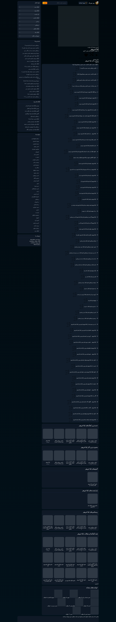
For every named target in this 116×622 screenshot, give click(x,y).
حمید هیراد (36, 186)
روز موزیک (92, 3)
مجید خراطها (36, 170)
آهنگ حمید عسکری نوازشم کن (32, 86)
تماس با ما (96, 616)
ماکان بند (37, 167)
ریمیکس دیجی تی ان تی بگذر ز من (31, 50)
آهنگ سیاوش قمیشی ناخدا (33, 94)
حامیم (37, 209)
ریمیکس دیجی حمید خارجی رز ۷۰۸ (31, 96)
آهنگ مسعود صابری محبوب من (32, 88)
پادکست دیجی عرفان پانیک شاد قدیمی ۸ (30, 71)
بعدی (96, 583)
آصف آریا (37, 220)
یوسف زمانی (36, 162)
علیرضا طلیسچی (35, 196)
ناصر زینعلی (36, 146)
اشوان (37, 217)
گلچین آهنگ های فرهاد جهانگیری (32, 113)
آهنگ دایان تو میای (35, 63)
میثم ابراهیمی (36, 143)
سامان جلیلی (36, 228)
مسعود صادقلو (36, 215)
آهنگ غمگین (36, 28)
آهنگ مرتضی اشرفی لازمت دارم (32, 58)
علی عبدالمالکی (35, 188)
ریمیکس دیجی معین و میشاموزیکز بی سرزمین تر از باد (29, 77)
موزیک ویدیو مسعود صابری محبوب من (31, 53)
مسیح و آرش (36, 165)
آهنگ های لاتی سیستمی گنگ (33, 129)
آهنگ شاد (37, 32)
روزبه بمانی (36, 225)
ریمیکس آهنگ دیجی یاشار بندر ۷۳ (32, 66)
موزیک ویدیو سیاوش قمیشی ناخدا (31, 83)
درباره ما (92, 616)
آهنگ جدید (36, 7)
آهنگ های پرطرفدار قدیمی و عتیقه (31, 124)
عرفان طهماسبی (35, 138)
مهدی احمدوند (36, 141)
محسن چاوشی (36, 159)
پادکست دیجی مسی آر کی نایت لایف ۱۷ (30, 48)
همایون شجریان (35, 149)
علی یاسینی (36, 194)
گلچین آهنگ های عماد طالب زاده (32, 111)
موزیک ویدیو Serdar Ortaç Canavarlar (31, 80)
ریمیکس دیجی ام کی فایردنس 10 (32, 45)
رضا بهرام (37, 202)
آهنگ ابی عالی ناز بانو (34, 91)
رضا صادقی (36, 204)
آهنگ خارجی (36, 17)
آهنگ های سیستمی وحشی (33, 121)
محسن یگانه (36, 178)
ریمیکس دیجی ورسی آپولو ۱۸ (32, 74)
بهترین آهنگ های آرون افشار (33, 108)
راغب (37, 191)
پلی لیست (36, 14)
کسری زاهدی (36, 223)
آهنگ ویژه (37, 10)
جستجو (45, 2)
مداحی (37, 21)
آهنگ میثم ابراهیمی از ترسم (33, 61)
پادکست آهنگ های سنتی (33, 69)
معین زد (37, 157)
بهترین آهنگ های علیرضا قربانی (32, 105)
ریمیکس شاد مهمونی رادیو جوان (32, 126)
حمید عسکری (36, 207)
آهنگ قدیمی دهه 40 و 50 (33, 119)
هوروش (37, 151)
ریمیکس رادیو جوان (35, 116)
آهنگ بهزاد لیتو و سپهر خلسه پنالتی (31, 55)
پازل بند (37, 212)
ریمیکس (37, 25)
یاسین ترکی (36, 154)
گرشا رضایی (36, 180)
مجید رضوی (36, 173)
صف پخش (81, 58)
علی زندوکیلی (36, 175)
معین (38, 183)
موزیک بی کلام (35, 36)
